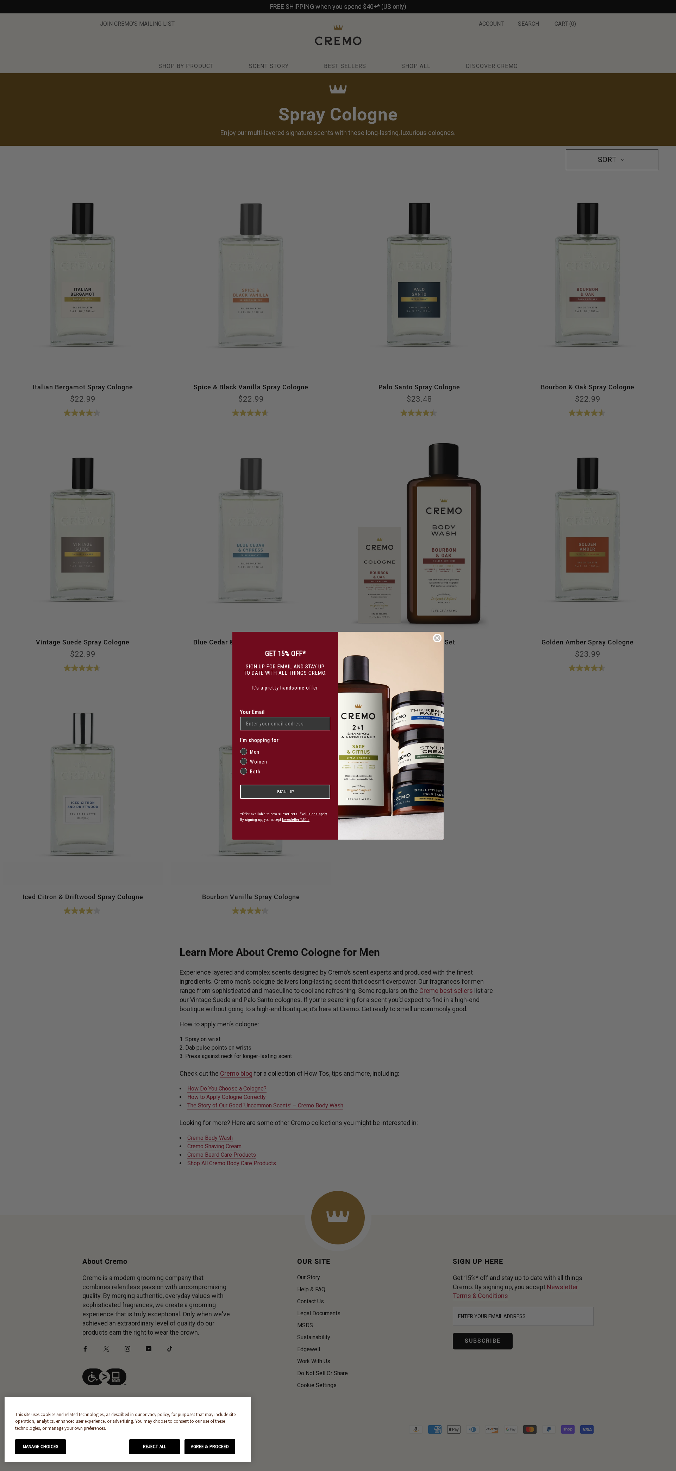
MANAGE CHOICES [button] (40, 1447)
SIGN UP (285, 791)
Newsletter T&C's (295, 819)
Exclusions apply (313, 814)
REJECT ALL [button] (154, 1447)
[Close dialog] (437, 638)
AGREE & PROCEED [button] (210, 1447)
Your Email (252, 712)
